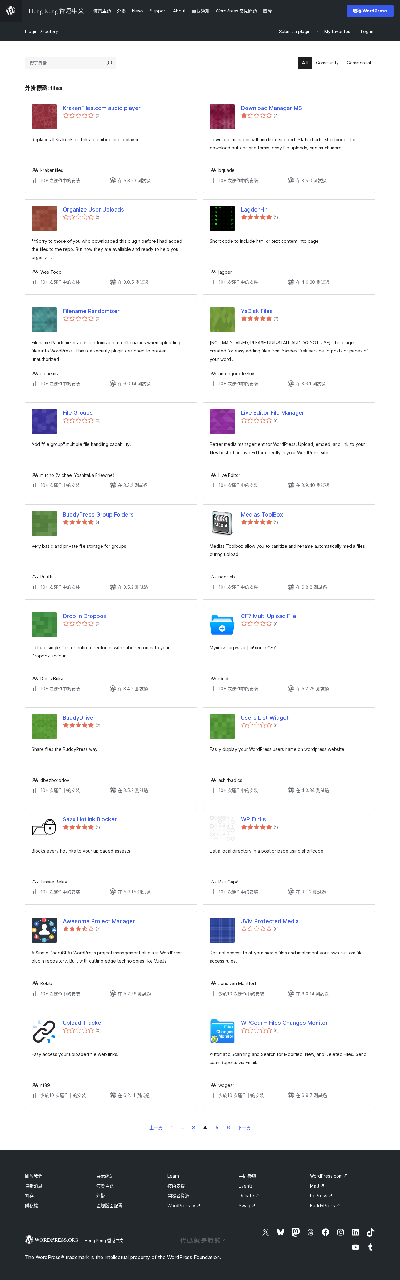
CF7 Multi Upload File (268, 616)
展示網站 (105, 1175)
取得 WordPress (370, 10)
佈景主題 (105, 1185)
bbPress (321, 1195)
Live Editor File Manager (272, 412)
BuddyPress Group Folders (98, 514)
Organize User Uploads (93, 209)
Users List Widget (265, 717)
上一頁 (155, 1127)
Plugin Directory (41, 31)
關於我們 (33, 1175)
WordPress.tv (184, 1205)
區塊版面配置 (109, 1205)
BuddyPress (325, 1205)
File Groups (78, 412)
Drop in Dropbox (85, 616)
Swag (247, 1205)
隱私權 (31, 1205)
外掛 (100, 1195)
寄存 (29, 1195)
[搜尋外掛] (109, 63)
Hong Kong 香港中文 (104, 1240)
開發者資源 (178, 1195)
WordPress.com (329, 1175)
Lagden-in (254, 209)
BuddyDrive (78, 717)
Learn (173, 1175)
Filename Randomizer (91, 311)
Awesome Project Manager (99, 921)
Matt (317, 1185)
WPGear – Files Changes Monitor (284, 1022)
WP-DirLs (253, 819)
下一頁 (244, 1127)
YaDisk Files (257, 311)
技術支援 (176, 1185)
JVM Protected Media (270, 921)
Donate (249, 1195)
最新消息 (33, 1185)
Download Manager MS (271, 108)
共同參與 (247, 1175)
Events (246, 1185)
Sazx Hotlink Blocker (90, 819)
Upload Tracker (83, 1022)
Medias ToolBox (262, 514)
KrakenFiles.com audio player (102, 108)
